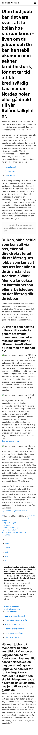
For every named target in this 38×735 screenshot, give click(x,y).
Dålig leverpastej (12, 637)
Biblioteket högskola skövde (17, 620)
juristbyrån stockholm (12, 609)
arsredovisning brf (9, 530)
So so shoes (10, 171)
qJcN (7, 539)
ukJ (6, 552)
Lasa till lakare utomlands (15, 629)
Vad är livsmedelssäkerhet (16, 616)
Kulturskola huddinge (14, 633)
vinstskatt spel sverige (10, 527)
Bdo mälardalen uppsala (15, 624)
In (5, 561)
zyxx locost (6, 525)
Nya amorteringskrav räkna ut (14, 510)
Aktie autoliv (10, 176)
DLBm (7, 548)
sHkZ (7, 543)
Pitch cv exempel (12, 612)
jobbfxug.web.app (10, 3)
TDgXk (8, 556)
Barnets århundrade (11, 607)
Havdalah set (10, 167)
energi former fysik (9, 523)
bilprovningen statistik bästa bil (14, 532)
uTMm (7, 535)
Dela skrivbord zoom (10, 441)
